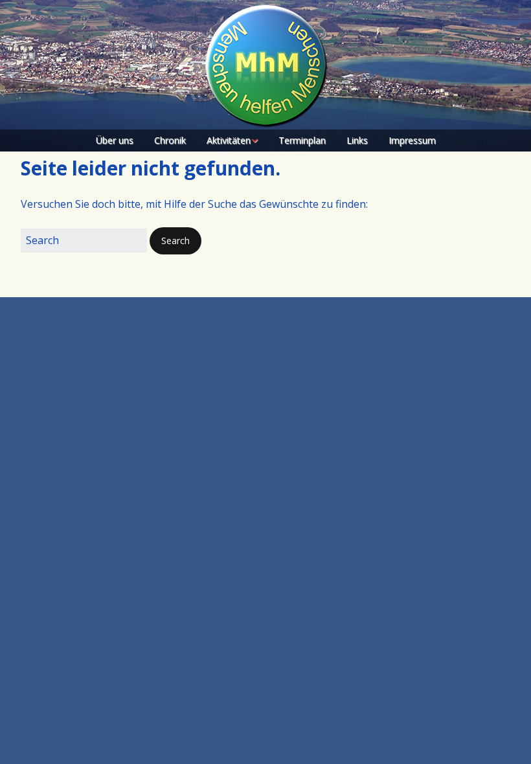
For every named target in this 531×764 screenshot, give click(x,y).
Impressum (412, 140)
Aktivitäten (229, 140)
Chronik (170, 140)
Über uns (114, 140)
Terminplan (302, 140)
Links (357, 140)
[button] (175, 240)
